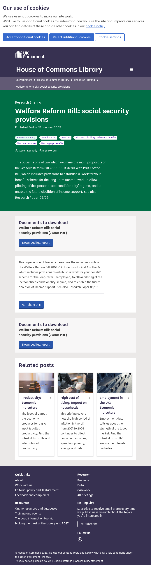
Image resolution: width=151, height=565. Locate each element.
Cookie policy (43, 561)
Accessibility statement (89, 561)
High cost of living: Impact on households (74, 403)
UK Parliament (23, 80)
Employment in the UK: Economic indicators (111, 405)
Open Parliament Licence (35, 557)
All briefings (85, 495)
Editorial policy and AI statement (37, 490)
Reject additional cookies (72, 37)
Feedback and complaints (32, 495)
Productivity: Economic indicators (31, 403)
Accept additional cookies (25, 37)
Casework (83, 490)
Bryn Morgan (49, 150)
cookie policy (95, 26)
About (19, 480)
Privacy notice (23, 561)
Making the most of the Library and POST (42, 523)
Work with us (23, 485)
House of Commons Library (59, 69)
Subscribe (91, 524)
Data (80, 485)
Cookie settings (110, 37)
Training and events (28, 513)
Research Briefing (84, 80)
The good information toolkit (34, 518)
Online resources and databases (36, 508)
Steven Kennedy (27, 150)
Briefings (83, 480)
